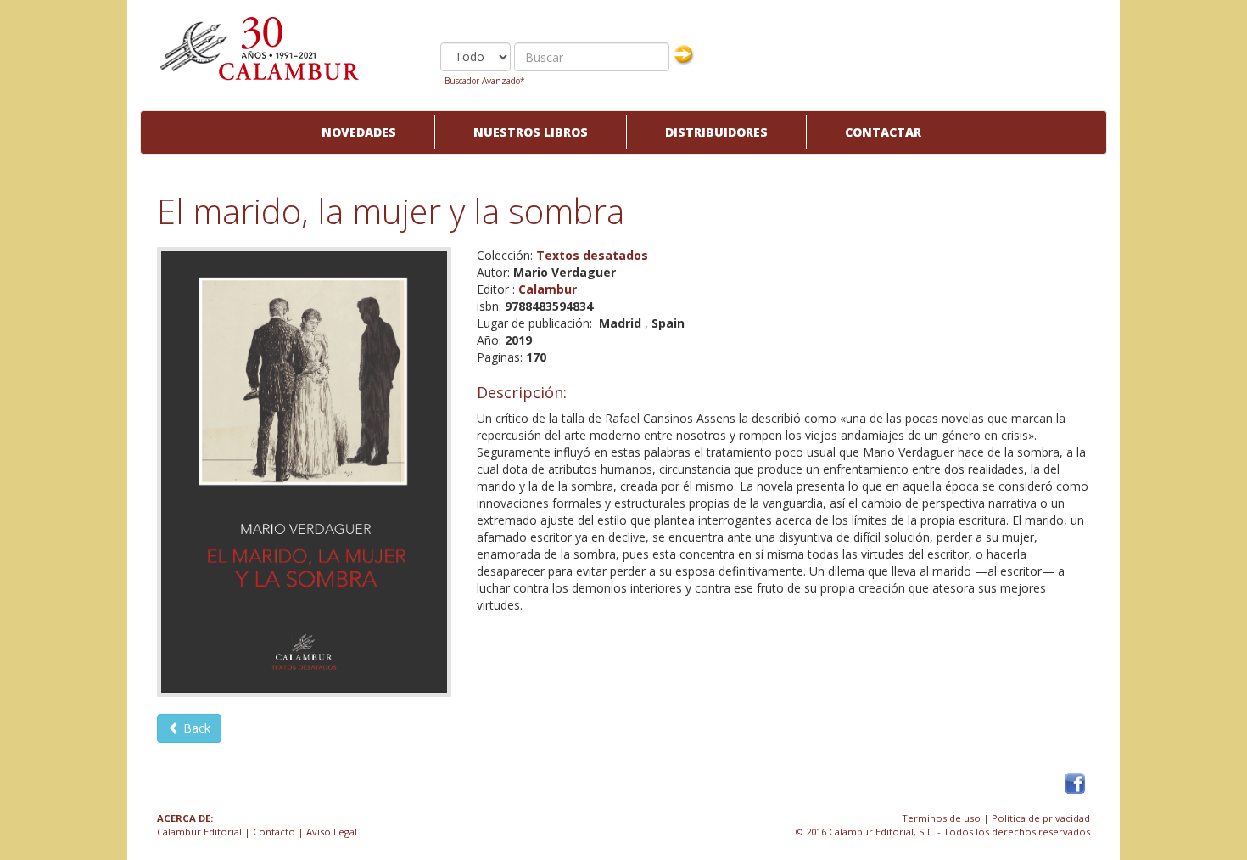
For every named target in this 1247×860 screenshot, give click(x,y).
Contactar (883, 132)
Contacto (274, 831)
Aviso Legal (331, 831)
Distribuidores (716, 132)
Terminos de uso (941, 818)
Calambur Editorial (199, 831)
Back (195, 728)
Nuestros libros (530, 132)
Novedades (359, 132)
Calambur (547, 289)
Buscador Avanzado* (485, 81)
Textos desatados (592, 255)
